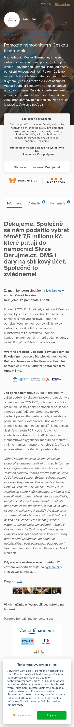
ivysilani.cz (52, 567)
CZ (43, 4)
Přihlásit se (62, 4)
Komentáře (59, 203)
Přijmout (52, 715)
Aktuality (36, 203)
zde (34, 698)
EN (49, 4)
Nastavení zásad (22, 715)
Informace (14, 203)
